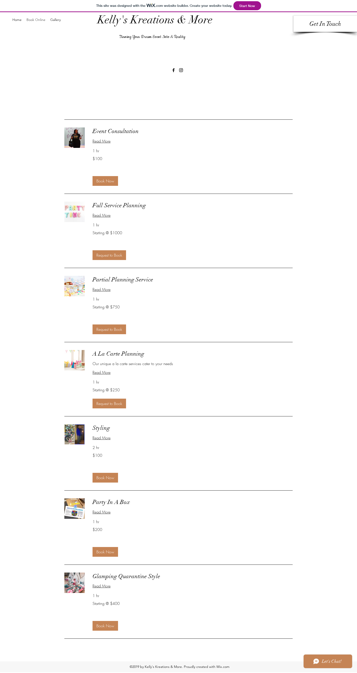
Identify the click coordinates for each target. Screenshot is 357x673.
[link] (193, 131)
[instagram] (181, 70)
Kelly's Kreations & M (147, 20)
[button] (105, 181)
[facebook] (173, 70)
